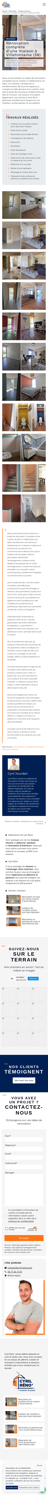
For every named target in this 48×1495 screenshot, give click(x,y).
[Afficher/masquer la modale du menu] (44, 4)
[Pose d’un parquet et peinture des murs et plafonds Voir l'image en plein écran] (24, 326)
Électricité (38, 747)
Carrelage (29, 747)
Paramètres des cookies (29, 1487)
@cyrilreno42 (21, 980)
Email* (8, 1153)
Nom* (8, 1136)
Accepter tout (11, 1487)
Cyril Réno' (20, 977)
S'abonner (33, 978)
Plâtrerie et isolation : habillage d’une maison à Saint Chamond (24, 822)
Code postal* (11, 1163)
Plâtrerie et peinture (31, 22)
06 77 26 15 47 (15, 1271)
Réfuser (39, 1465)
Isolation (36, 26)
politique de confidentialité (21, 1221)
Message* (9, 1172)
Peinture (6, 749)
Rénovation (19, 747)
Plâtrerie (14, 749)
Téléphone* (10, 1145)
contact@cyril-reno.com (20, 1267)
